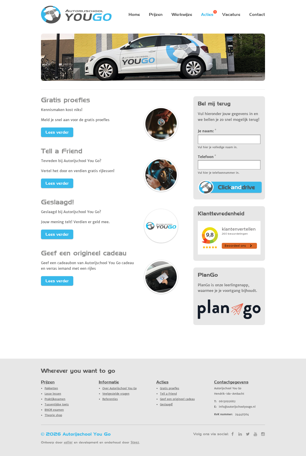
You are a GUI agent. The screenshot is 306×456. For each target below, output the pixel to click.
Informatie (109, 382)
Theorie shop (53, 415)
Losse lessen (53, 393)
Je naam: (207, 130)
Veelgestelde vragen (115, 393)
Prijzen (156, 14)
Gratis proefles (65, 100)
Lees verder (57, 132)
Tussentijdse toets (57, 404)
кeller (68, 442)
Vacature (231, 14)
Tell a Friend (61, 151)
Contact (257, 14)
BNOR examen (54, 409)
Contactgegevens (231, 382)
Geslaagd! (57, 202)
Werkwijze (182, 14)
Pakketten (51, 388)
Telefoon (207, 156)
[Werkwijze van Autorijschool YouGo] (229, 317)
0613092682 (224, 401)
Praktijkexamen (55, 399)
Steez (135, 442)
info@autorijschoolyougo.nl (235, 406)
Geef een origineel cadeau (83, 253)
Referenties (110, 399)
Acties (207, 14)
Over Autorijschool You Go (119, 388)
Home (134, 14)
